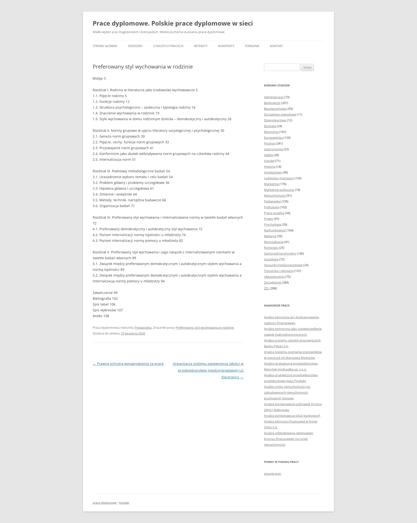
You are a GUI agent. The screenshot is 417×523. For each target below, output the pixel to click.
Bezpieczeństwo (275, 108)
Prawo (268, 218)
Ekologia (270, 126)
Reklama (270, 236)
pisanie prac (272, 473)
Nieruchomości (275, 195)
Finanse (269, 143)
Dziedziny (135, 46)
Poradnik (252, 46)
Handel (269, 161)
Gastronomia (273, 149)
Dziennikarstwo (275, 120)
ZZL (266, 288)
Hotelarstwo (273, 172)
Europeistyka (273, 137)
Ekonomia (271, 132)
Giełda (268, 155)
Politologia (271, 207)
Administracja (274, 97)
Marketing (271, 184)
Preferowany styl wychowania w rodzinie (205, 327)
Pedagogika (143, 327)
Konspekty (226, 46)
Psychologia (272, 224)
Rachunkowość (275, 230)
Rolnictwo (271, 247)
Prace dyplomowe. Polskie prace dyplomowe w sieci (173, 23)
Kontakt (276, 46)
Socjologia (271, 259)
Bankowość (272, 103)
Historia (269, 166)
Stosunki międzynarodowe (283, 265)
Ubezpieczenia (274, 276)
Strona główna (105, 46)
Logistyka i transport (279, 178)
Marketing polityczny (279, 190)
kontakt (124, 503)
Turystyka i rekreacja (278, 271)
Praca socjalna (274, 213)
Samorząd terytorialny (280, 253)
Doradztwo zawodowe (280, 114)
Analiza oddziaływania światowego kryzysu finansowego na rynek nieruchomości (288, 439)
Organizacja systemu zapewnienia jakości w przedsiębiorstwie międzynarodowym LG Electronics (208, 370)
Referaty (201, 46)
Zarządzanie (272, 282)
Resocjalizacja (273, 242)
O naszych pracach (168, 46)
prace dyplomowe (105, 503)
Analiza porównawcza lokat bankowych (292, 415)
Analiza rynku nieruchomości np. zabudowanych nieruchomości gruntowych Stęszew (287, 392)
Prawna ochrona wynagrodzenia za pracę (128, 363)
